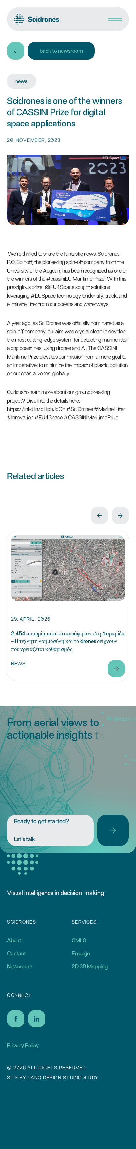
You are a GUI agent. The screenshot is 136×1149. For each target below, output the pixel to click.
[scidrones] (36, 19)
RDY (93, 1077)
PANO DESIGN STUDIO (55, 1077)
